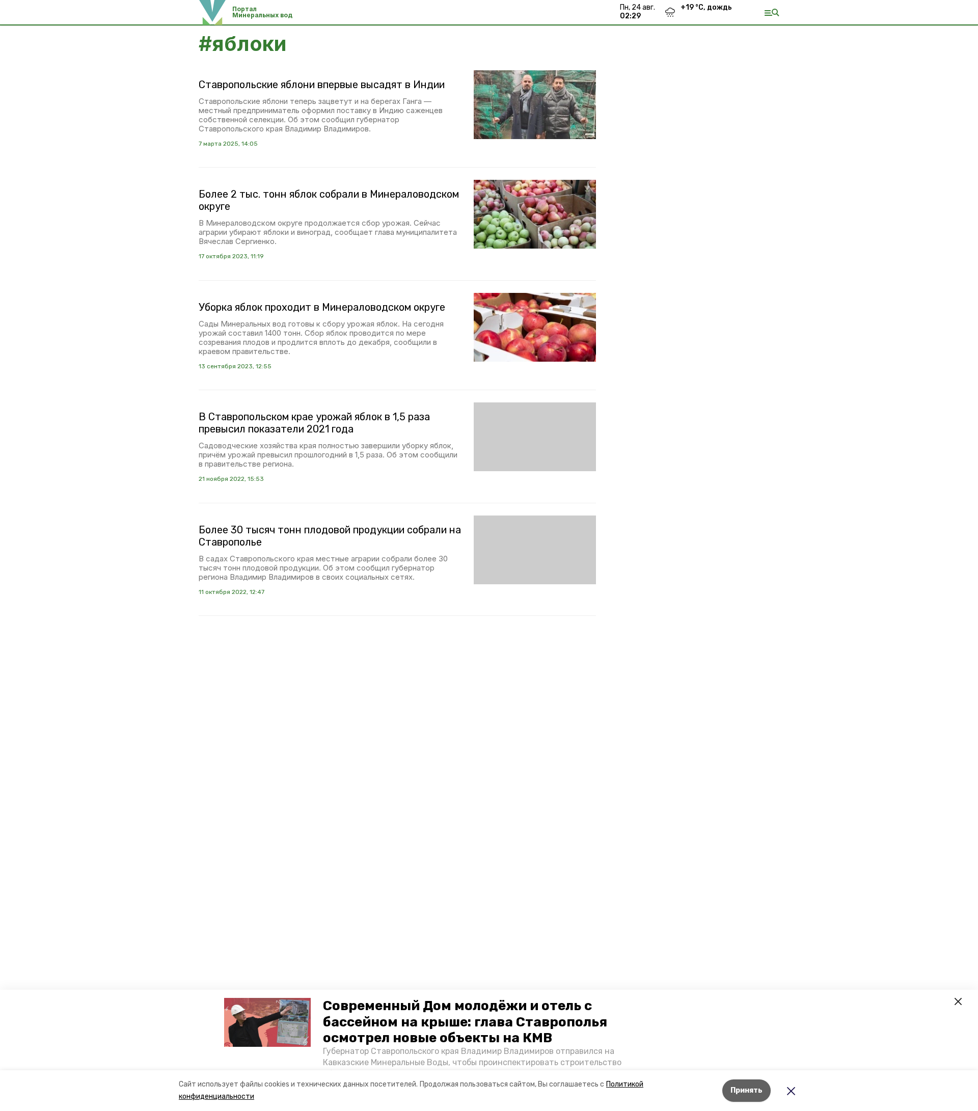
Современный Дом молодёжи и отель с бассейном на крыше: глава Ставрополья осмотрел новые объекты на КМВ (465, 1021)
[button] (267, 1022)
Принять (746, 1090)
